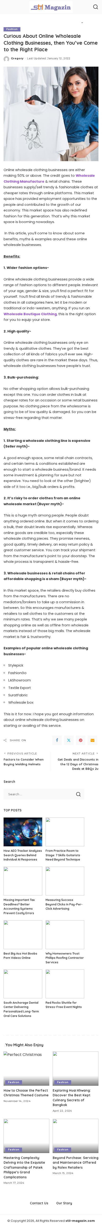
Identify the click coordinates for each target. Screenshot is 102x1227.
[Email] (92, 740)
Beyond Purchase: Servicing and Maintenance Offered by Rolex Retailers (75, 1162)
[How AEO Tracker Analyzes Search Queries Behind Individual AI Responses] (23, 832)
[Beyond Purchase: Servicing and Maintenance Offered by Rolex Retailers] (75, 1136)
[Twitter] (69, 740)
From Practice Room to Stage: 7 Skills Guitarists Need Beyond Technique (63, 855)
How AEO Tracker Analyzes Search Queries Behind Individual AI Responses (23, 855)
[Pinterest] (80, 740)
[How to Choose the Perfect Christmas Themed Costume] (26, 1068)
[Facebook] (57, 740)
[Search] (95, 7)
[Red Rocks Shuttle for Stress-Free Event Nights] (65, 983)
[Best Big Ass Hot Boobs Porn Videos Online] (23, 934)
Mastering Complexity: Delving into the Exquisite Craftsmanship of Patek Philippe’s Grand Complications (24, 1167)
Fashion (12, 29)
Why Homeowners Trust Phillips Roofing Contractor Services (65, 958)
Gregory (17, 58)
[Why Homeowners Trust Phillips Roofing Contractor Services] (65, 934)
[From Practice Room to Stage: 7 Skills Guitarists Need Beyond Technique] (65, 832)
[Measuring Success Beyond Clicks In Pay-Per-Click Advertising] (65, 881)
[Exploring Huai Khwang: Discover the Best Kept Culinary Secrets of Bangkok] (75, 1068)
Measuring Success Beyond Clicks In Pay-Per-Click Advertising (64, 904)
